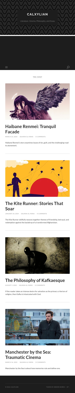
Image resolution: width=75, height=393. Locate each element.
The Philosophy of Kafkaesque (35, 280)
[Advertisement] (37, 49)
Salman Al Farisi (26, 136)
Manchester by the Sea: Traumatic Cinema (28, 354)
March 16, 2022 (11, 362)
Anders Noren (59, 387)
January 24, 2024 (12, 213)
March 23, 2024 (11, 136)
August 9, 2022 (11, 285)
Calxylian (37, 14)
